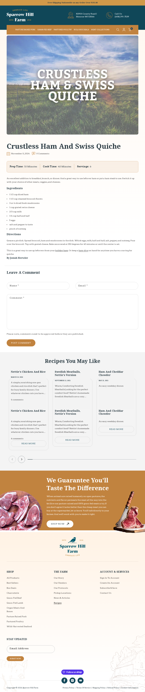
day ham (63, 250)
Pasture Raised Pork (16, 616)
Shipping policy (98, 688)
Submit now (15, 659)
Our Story (59, 578)
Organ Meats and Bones (15, 610)
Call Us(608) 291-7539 (122, 15)
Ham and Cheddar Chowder (111, 373)
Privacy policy (68, 688)
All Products (13, 578)
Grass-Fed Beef (14, 598)
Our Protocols (61, 588)
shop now (58, 524)
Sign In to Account (109, 578)
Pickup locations (62, 593)
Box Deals (11, 588)
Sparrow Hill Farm (30, 688)
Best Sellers (12, 583)
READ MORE (29, 443)
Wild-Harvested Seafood (19, 626)
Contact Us (105, 593)
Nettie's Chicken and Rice (28, 371)
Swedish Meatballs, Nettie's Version (67, 373)
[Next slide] (21, 459)
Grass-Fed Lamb (15, 603)
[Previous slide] (12, 459)
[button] (118, 29)
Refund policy (113, 688)
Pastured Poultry (15, 621)
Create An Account (110, 583)
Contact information (129, 688)
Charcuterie (13, 593)
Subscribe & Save (108, 588)
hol (57, 250)
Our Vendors (60, 583)
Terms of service (83, 688)
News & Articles (62, 598)
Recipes (58, 603)
